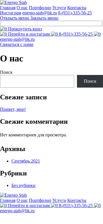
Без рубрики (23, 185)
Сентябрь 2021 (25, 161)
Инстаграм (10, 12)
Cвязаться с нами (16, 44)
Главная (7, 7)
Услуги (59, 7)
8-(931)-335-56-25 (75, 12)
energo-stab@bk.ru (39, 12)
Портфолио (40, 7)
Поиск (6, 72)
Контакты (76, 7)
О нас (22, 7)
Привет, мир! (13, 109)
